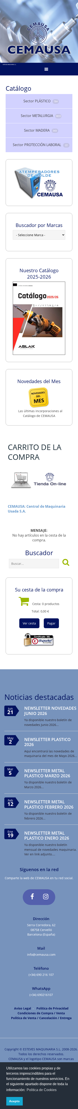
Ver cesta (29, 623)
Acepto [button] (14, 1101)
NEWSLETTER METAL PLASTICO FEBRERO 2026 (48, 804)
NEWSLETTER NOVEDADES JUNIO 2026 (50, 710)
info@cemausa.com (41, 954)
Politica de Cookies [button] (42, 1090)
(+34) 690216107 (41, 995)
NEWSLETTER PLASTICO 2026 (47, 742)
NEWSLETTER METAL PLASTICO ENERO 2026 (46, 835)
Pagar (51, 623)
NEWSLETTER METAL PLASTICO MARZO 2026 (47, 773)
